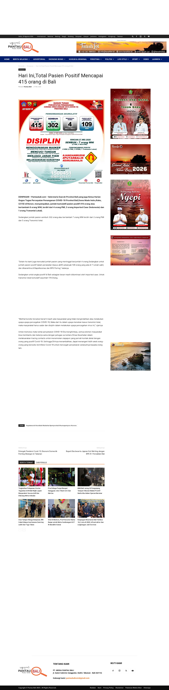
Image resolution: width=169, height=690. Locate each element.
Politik (108, 59)
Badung (57, 36)
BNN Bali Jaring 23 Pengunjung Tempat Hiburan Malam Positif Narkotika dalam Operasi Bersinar (90, 490)
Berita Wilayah (20, 59)
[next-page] (23, 529)
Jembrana (93, 36)
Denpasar (78, 36)
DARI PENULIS (41, 463)
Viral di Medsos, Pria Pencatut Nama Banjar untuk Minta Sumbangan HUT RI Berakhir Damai (61, 522)
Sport (135, 59)
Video (146, 59)
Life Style (122, 59)
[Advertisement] (74, 17)
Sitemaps (147, 688)
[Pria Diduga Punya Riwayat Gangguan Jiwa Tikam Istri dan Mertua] (61, 477)
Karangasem (102, 36)
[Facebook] (136, 36)
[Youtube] (149, 36)
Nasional (50, 36)
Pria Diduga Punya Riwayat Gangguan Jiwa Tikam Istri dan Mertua (59, 490)
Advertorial (39, 59)
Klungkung (111, 36)
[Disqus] (61, 568)
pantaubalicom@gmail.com (77, 678)
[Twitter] (144, 36)
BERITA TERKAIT (26, 463)
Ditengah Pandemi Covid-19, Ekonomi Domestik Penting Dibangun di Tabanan (37, 452)
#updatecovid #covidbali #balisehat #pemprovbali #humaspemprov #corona (51, 425)
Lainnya (156, 59)
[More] (96, 92)
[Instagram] (140, 36)
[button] (133, 36)
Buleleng (70, 36)
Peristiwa (95, 59)
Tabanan (120, 36)
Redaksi (93, 688)
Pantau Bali (28, 87)
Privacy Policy (108, 688)
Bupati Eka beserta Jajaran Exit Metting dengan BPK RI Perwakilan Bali (85, 452)
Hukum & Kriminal (78, 59)
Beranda (21, 66)
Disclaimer (119, 688)
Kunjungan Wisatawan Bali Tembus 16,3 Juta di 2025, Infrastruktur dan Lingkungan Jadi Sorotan (91, 522)
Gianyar (86, 36)
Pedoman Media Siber (133, 688)
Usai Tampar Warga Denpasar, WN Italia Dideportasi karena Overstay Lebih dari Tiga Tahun (31, 522)
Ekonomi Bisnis (56, 59)
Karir (99, 688)
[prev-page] (20, 529)
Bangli (64, 36)
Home (7, 59)
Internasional (41, 36)
